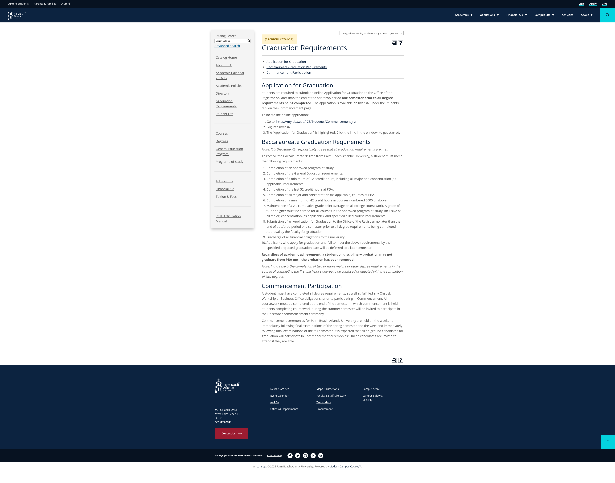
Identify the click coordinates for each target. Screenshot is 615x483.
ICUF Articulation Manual (228, 218)
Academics (464, 15)
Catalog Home (226, 57)
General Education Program (229, 151)
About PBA (224, 65)
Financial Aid (516, 15)
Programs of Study (229, 161)
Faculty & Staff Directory (331, 395)
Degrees (222, 141)
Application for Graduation (286, 61)
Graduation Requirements (226, 103)
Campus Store (371, 389)
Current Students (18, 3)
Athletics (567, 15)
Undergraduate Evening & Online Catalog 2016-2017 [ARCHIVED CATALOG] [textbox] (371, 33)
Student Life (224, 114)
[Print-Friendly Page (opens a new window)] (394, 43)
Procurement (324, 409)
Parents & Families (45, 3)
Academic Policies (229, 85)
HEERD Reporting (274, 455)
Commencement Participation (288, 72)
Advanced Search (227, 46)
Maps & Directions (327, 389)
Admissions (490, 15)
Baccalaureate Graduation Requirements (296, 67)
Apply (593, 3)
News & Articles (279, 389)
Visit (581, 3)
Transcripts (323, 402)
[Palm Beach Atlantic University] (227, 385)
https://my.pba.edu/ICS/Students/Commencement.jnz (316, 121)
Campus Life (545, 15)
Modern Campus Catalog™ (345, 466)
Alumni (65, 3)
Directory (223, 93)
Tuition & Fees (226, 196)
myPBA (274, 402)
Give (604, 3)
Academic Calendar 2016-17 (230, 75)
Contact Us (229, 433)
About (587, 15)
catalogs (262, 466)
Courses (222, 133)
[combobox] (372, 33)
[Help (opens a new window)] (400, 43)
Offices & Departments (284, 409)
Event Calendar (279, 395)
